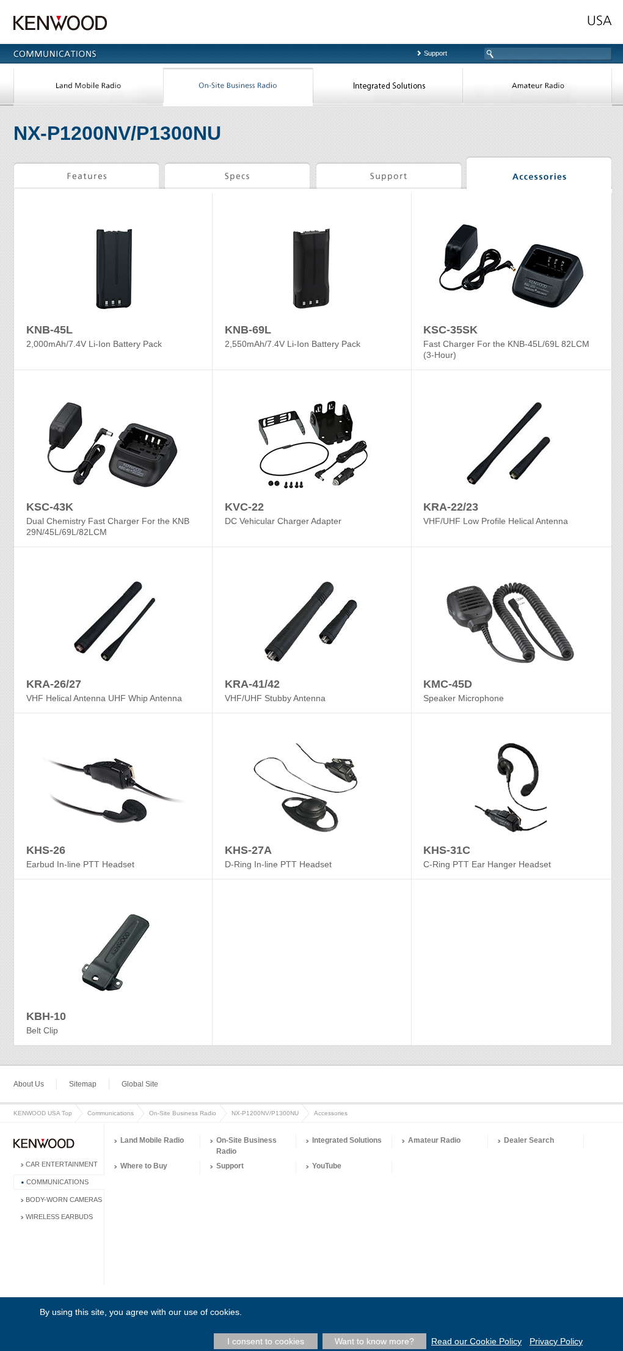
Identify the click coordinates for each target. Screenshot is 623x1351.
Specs (237, 174)
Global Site (140, 1084)
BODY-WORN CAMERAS (64, 1199)
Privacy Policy (556, 1341)
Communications (110, 1113)
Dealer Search (529, 1140)
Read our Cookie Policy (476, 1341)
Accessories (539, 174)
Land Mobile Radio (88, 88)
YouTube (326, 1166)
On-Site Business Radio (238, 88)
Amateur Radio (537, 88)
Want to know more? (374, 1341)
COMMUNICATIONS (57, 1181)
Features (86, 174)
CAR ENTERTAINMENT (62, 1164)
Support (435, 53)
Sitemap (83, 1084)
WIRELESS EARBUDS (59, 1216)
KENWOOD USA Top (42, 1113)
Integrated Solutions (387, 88)
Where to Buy (143, 1166)
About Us (28, 1084)
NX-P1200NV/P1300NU (265, 1113)
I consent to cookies (265, 1341)
